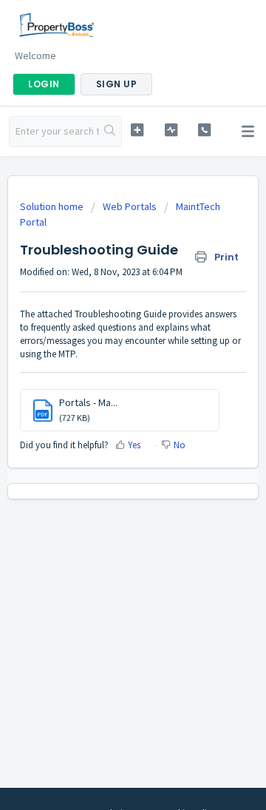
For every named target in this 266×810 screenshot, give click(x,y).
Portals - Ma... (88, 402)
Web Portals (130, 206)
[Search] (110, 131)
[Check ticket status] (171, 130)
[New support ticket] (137, 130)
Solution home (53, 206)
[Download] (105, 395)
